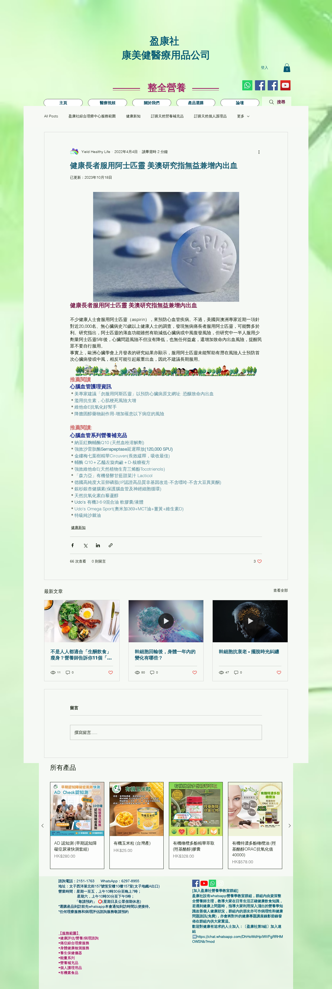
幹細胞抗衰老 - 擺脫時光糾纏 (249, 651)
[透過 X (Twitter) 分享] (85, 545)
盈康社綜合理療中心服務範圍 (92, 116)
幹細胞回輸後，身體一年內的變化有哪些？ (165, 654)
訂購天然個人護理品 (210, 116)
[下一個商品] (290, 826)
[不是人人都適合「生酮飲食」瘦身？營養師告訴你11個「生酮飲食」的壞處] (81, 621)
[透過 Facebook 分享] (72, 545)
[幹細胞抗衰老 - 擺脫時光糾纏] (250, 621)
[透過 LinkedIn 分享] (97, 545)
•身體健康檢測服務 (73, 948)
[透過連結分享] (110, 545)
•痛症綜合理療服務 (75, 943)
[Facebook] (273, 85)
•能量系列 (66, 957)
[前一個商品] (42, 826)
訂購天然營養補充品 (167, 116)
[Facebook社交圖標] (260, 85)
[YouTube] (285, 85)
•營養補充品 (69, 962)
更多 (240, 116)
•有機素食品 (68, 972)
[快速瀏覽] (77, 809)
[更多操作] (259, 152)
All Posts (51, 116)
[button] (286, 67)
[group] (166, 825)
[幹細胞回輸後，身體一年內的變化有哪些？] (166, 621)
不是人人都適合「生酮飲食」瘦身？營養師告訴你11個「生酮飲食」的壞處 (81, 655)
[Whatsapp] (247, 85)
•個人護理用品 (71, 967)
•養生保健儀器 (72, 953)
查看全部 (280, 590)
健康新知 (133, 116)
